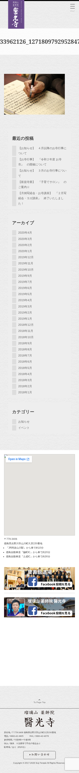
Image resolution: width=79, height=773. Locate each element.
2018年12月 (26, 324)
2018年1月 (25, 392)
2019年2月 (25, 312)
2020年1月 (25, 251)
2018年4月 (25, 374)
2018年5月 (25, 368)
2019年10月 (26, 269)
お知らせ (24, 421)
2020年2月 (25, 245)
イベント (24, 427)
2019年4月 (25, 300)
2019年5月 (25, 294)
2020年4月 (25, 232)
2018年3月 (25, 380)
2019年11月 (25, 263)
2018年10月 (26, 337)
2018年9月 (25, 343)
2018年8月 (25, 349)
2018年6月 (25, 361)
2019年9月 (25, 275)
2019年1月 (25, 318)
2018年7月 (25, 355)
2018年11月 (25, 330)
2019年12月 (26, 257)
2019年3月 (25, 306)
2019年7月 (25, 281)
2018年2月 (25, 386)
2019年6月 (25, 288)
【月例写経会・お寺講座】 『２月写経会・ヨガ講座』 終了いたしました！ (42, 198)
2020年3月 (25, 239)
